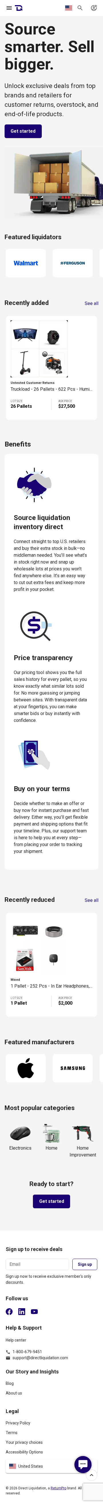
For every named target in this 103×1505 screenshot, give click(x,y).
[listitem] (51, 1386)
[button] (51, 1466)
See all (91, 303)
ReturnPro (58, 1488)
